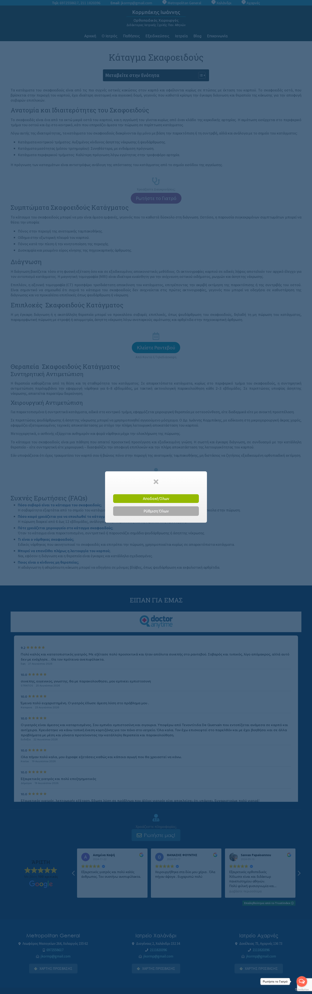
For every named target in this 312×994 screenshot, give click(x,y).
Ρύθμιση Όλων (156, 511)
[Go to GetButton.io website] (302, 989)
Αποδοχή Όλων (156, 498)
